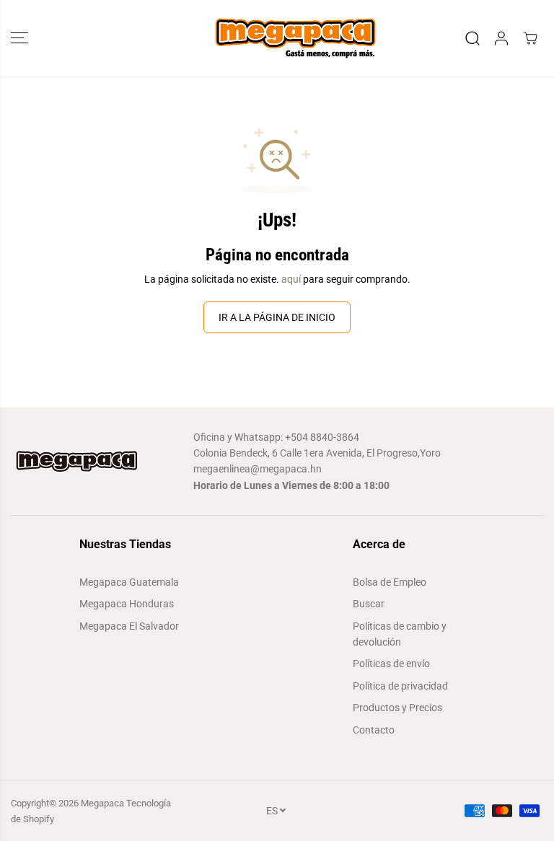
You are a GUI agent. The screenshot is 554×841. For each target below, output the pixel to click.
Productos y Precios (397, 707)
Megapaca (102, 803)
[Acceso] (501, 38)
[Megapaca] (277, 38)
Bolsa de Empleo (389, 582)
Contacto (374, 730)
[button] (19, 38)
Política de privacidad (400, 686)
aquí (291, 279)
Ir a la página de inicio (277, 317)
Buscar (368, 603)
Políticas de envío (391, 663)
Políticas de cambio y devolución (400, 634)
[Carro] (530, 38)
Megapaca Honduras (126, 603)
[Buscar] (472, 38)
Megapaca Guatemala (129, 582)
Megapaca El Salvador (129, 626)
